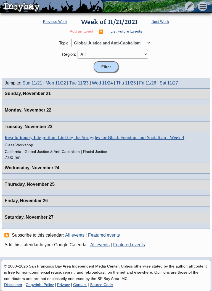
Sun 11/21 (32, 83)
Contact (80, 284)
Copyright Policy (40, 284)
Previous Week (55, 22)
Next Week (160, 22)
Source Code (101, 284)
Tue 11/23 (79, 83)
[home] (51, 6)
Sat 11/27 (169, 83)
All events (74, 235)
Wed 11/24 (102, 83)
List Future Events (126, 31)
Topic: (64, 43)
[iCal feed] (7, 234)
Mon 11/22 (56, 83)
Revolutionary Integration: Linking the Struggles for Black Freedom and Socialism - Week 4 (94, 137)
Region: (69, 54)
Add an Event (81, 31)
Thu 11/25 (126, 83)
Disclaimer (13, 284)
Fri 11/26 (147, 83)
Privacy (63, 284)
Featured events (104, 235)
